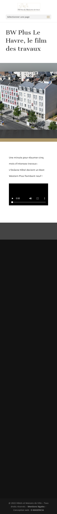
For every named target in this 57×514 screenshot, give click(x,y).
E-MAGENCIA (37, 510)
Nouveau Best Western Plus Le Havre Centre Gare (28, 440)
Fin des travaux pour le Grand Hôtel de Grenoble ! (27, 357)
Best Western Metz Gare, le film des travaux (25, 272)
